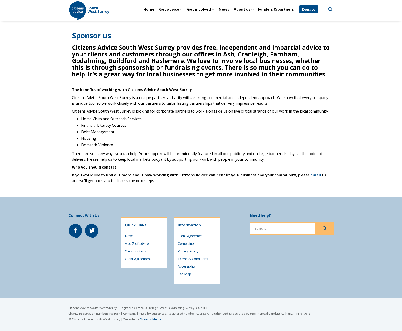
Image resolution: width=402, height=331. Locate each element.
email (315, 175)
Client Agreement (138, 259)
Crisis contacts (136, 251)
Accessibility (187, 266)
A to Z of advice (137, 243)
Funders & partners (276, 9)
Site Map (184, 274)
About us (242, 9)
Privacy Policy (188, 251)
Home (148, 9)
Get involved (199, 9)
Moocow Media (150, 319)
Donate (308, 9)
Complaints (186, 243)
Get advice (169, 9)
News (224, 9)
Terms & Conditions (193, 259)
